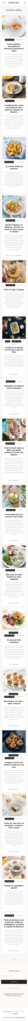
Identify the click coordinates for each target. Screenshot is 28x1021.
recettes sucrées (9, 635)
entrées (8, 341)
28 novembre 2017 (19, 818)
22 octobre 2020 (19, 100)
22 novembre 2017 (19, 881)
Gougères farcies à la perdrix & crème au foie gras (14, 764)
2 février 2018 (19, 570)
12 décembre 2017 (20, 696)
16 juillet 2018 (19, 443)
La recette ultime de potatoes (14, 167)
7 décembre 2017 (19, 758)
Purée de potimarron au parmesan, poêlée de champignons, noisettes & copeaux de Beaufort (14, 923)
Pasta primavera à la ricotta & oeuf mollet (14, 515)
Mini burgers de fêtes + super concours (14, 702)
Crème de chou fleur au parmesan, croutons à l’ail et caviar (14, 825)
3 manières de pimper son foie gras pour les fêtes (14, 349)
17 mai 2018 (19, 510)
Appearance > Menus (20, 1017)
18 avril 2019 (19, 220)
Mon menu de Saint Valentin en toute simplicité (14, 577)
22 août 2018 (19, 381)
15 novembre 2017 (19, 915)
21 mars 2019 (19, 285)
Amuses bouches (13, 755)
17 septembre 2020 (19, 162)
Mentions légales (7, 1011)
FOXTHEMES (15, 1013)
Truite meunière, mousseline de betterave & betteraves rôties (14, 47)
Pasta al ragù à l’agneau (14, 289)
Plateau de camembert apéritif (14, 887)
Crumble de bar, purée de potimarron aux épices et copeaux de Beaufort (14, 108)
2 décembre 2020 (19, 39)
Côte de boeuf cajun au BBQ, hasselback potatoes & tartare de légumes (14, 451)
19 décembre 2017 (20, 635)
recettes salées (10, 39)
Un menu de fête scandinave (14, 641)
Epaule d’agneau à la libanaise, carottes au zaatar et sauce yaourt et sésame (14, 228)
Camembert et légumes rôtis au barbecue (14, 387)
